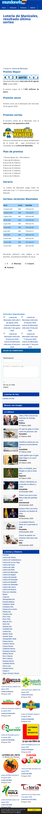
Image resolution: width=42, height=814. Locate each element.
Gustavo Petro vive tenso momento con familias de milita (28, 511)
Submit (5, 387)
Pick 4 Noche (8, 658)
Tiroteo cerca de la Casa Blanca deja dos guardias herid (28, 497)
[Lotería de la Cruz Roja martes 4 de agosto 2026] (31, 792)
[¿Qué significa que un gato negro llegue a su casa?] (11, 464)
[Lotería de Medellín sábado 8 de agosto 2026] (31, 711)
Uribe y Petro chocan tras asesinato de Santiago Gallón (28, 418)
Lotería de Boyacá (9, 589)
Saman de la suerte (10, 609)
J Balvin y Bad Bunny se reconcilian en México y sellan (28, 484)
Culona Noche (8, 646)
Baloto (32, 8)
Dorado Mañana (8, 602)
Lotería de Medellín (10, 582)
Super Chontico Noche (11, 673)
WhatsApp (17, 263)
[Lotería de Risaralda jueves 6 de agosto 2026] (11, 732)
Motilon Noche (8, 654)
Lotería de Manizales (20, 68)
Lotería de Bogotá (9, 575)
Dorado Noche (8, 668)
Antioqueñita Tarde (9, 639)
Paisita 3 (6, 671)
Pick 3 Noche (8, 656)
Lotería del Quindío (10, 577)
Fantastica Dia (8, 607)
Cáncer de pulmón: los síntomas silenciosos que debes (28, 537)
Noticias (23, 8)
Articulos (13, 8)
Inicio (4, 8)
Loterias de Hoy (8, 398)
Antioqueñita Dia (9, 599)
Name (8, 358)
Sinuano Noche (8, 661)
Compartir (30, 263)
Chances (6, 597)
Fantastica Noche (9, 651)
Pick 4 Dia (6, 619)
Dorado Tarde (8, 636)
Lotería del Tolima (9, 557)
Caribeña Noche (8, 663)
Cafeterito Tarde (8, 604)
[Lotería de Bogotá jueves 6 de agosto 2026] (31, 742)
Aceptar (34, 810)
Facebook (10, 267)
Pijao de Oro (7, 621)
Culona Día (7, 631)
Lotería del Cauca (9, 587)
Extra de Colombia (9, 592)
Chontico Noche (8, 644)
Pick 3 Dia (6, 617)
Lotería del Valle (8, 567)
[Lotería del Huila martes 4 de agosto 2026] (11, 797)
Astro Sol (6, 624)
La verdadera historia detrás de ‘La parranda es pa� (28, 524)
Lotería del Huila (9, 565)
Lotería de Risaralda (10, 580)
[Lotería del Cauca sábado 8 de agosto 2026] (31, 687)
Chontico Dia (7, 614)
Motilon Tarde (8, 634)
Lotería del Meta (9, 570)
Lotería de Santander (10, 584)
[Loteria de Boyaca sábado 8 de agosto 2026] (11, 684)
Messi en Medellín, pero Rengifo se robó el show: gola (28, 471)
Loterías (6, 555)
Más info (18, 812)
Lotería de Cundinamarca (12, 560)
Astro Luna (7, 666)
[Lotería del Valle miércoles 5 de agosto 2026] (31, 766)
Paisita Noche (8, 641)
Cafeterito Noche (9, 649)
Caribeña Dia (7, 629)
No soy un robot (9, 385)
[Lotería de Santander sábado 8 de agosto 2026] (11, 706)
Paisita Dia (7, 612)
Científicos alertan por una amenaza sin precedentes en (28, 444)
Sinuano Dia (7, 626)
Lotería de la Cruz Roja (11, 562)
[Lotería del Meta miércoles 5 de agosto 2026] (11, 772)
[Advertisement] (21, 45)
